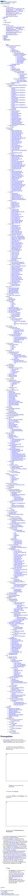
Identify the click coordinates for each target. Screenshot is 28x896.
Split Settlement (12, 713)
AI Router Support (13, 592)
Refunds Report (17, 590)
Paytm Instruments (18, 530)
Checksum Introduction (16, 429)
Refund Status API (15, 203)
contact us (22, 843)
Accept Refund (12, 398)
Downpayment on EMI (19, 619)
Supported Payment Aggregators (18, 522)
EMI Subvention (12, 844)
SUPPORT (5, 37)
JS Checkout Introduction (14, 489)
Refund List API (14, 204)
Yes (3, 892)
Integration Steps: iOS (19, 360)
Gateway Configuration (16, 525)
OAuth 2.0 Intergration (16, 728)
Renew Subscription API (16, 162)
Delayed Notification (13, 424)
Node (12, 463)
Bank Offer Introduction (19, 602)
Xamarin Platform (21, 60)
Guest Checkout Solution (14, 595)
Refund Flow (14, 538)
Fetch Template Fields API (17, 220)
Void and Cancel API (18, 704)
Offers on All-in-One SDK (20, 633)
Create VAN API (15, 252)
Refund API (14, 201)
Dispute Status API (15, 284)
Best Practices (12, 374)
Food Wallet (8, 13)
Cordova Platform (21, 58)
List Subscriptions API (16, 168)
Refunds (10, 297)
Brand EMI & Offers (21, 617)
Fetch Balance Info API (16, 136)
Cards (15, 533)
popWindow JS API (15, 451)
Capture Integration (15, 315)
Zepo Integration (15, 117)
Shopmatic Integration (16, 115)
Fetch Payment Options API (20, 554)
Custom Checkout (15, 371)
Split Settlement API (15, 194)
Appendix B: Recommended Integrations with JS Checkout (17, 506)
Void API (16, 671)
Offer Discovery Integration (15, 622)
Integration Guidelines (13, 436)
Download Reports (18, 591)
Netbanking (16, 535)
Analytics (13, 583)
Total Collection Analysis (19, 585)
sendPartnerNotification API (17, 446)
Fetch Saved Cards (15, 280)
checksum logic (13, 836)
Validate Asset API (15, 206)
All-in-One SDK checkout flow (14, 856)
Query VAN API (15, 254)
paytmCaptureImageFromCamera (18, 456)
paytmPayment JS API (16, 444)
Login (5, 20)
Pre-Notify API (14, 160)
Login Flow (11, 438)
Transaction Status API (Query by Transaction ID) (20, 572)
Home (7, 44)
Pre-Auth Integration (15, 313)
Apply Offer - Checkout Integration (16, 623)
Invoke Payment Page (19, 498)
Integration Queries (15, 64)
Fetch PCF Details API (16, 134)
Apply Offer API (15, 226)
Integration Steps (15, 50)
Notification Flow (12, 445)
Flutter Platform (20, 61)
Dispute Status (12, 397)
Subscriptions (19, 9)
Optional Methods (23, 77)
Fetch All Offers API (15, 227)
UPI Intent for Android (16, 354)
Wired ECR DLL (15, 688)
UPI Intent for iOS (15, 359)
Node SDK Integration (13, 290)
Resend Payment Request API (20, 338)
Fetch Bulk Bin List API (16, 152)
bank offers (11, 838)
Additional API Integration (14, 449)
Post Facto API (17, 672)
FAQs (12, 126)
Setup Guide (14, 723)
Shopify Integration (15, 110)
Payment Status (12, 392)
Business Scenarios (13, 375)
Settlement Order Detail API (17, 198)
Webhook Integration (13, 653)
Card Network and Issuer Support (16, 514)
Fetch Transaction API (16, 214)
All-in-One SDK (12, 46)
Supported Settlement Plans (14, 712)
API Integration (12, 548)
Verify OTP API (17, 557)
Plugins (13, 637)
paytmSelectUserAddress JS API (18, 458)
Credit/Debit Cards (15, 382)
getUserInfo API (14, 441)
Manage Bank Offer (18, 608)
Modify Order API (18, 564)
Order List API (14, 144)
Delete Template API (15, 222)
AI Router (22, 11)
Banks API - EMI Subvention (17, 236)
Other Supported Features (16, 696)
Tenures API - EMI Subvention (18, 237)
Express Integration (18, 628)
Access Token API (15, 147)
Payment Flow (12, 442)
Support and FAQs (15, 733)
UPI (12, 386)
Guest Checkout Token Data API (18, 265)
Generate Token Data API (17, 270)
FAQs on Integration (15, 472)
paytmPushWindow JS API (17, 450)
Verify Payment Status (19, 499)
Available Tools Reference (17, 725)
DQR (15, 536)
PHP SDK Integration (13, 291)
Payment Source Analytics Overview (17, 484)
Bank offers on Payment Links (15, 857)
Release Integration (15, 316)
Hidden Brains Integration (17, 121)
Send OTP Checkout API (16, 174)
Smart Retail (8, 16)
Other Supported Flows (19, 666)
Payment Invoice (10, 9)
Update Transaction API (16, 131)
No (6, 892)
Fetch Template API (15, 219)
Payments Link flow (9, 858)
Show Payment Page (15, 145)
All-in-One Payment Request (15, 334)
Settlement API (14, 193)
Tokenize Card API (15, 267)
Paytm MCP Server (15, 720)
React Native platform (21, 80)
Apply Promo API (15, 230)
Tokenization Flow (18, 541)
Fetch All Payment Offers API (20, 565)
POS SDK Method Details (17, 681)
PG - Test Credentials (13, 420)
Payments (11, 129)
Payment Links (21, 8)
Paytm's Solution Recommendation (16, 414)
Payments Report (17, 589)
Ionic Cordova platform (22, 81)
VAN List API (14, 256)
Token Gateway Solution (16, 318)
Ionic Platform (20, 56)
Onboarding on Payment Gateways (19, 547)
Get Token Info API (15, 273)
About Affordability (13, 599)
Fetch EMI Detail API (16, 139)
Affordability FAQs (13, 654)
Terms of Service (4, 893)
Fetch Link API (14, 212)
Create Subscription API (19, 563)
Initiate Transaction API (16, 130)
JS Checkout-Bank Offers (10, 851)
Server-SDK (11, 461)
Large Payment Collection (14, 310)
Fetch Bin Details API (16, 135)
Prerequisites (14, 479)
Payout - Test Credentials (14, 422)
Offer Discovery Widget (16, 621)
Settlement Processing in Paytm (15, 709)
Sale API (16, 669)
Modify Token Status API (16, 274)
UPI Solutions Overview (14, 351)
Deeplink (13, 447)
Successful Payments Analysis (20, 584)
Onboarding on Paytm (16, 546)
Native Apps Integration (19, 71)
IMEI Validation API (15, 248)
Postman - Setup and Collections (16, 419)
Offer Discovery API (15, 225)
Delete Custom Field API (16, 221)
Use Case (13, 730)
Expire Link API (15, 215)
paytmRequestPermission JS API (18, 455)
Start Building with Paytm (14, 408)
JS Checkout (14, 372)
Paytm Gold (19, 13)
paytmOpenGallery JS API (17, 457)
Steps (12, 305)
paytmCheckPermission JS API (18, 453)
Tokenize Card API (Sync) (17, 268)
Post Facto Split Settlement (20, 665)
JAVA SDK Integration (14, 289)
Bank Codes (11, 423)
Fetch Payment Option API (17, 133)
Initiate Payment (17, 497)
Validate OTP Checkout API (17, 176)
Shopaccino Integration (16, 113)
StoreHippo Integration (16, 119)
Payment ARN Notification (14, 393)
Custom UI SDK (12, 65)
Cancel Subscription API (16, 163)
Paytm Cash (13, 13)
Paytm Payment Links (13, 344)
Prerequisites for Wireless (16, 660)
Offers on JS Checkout (19, 631)
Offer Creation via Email (22, 607)
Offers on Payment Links (19, 635)
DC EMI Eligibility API (16, 249)
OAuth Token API (15, 149)
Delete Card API (15, 275)
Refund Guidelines (15, 467)
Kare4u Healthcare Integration (17, 124)
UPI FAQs (11, 364)
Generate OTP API (18, 556)
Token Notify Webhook (16, 269)
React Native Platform (21, 59)
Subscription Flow (18, 543)
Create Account (7, 22)
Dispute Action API (15, 285)
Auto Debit (11, 301)
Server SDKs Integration (14, 287)
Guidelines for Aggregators (17, 466)
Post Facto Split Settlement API (15, 308)
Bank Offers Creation (13, 842)
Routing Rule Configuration (17, 526)
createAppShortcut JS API (17, 460)
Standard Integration (18, 627)
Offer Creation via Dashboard (21, 606)
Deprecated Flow (12, 412)
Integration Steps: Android (19, 355)
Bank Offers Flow (18, 542)
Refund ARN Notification (14, 401)
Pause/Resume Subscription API (18, 165)
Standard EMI (17, 613)
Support (10, 717)
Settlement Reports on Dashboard (16, 714)
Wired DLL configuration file (17, 690)
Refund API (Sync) (15, 205)
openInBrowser (14, 452)
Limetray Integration (15, 120)
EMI (12, 385)
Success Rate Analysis (19, 586)
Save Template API (15, 217)
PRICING (5, 17)
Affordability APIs (13, 638)
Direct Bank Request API (16, 146)
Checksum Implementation (17, 430)
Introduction (11, 366)
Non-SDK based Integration (20, 54)
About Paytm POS (13, 656)
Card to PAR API (15, 272)
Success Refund (12, 399)
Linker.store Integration (16, 118)
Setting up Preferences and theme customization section (16, 876)
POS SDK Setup (15, 680)
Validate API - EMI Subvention (18, 238)
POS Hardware (14, 16)
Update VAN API (15, 253)
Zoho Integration (15, 114)
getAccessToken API (15, 440)
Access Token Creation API (20, 552)
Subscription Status (13, 394)
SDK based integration (19, 53)
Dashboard (16, 791)
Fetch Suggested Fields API (17, 216)
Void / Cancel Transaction (19, 664)
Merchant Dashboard (7, 741)
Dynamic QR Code (13, 327)
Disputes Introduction (13, 474)
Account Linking (23, 74)
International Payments (13, 307)
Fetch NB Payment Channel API (18, 137)
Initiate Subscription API (16, 155)
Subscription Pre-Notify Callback (16, 402)
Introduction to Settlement (14, 708)
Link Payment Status (13, 396)
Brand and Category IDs (22, 618)
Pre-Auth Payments (13, 311)
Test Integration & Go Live (17, 500)
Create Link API (14, 209)
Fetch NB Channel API (19, 560)
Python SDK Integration (14, 292)
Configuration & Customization (18, 494)
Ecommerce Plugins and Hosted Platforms (18, 85)
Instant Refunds (12, 299)
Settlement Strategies (13, 710)
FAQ (4, 18)
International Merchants (12, 11)
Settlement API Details (13, 715)
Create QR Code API (18, 329)
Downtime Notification (14, 403)
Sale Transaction (17, 663)
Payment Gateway (10, 8)
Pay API (16, 553)
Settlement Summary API (16, 195)
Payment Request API (19, 702)
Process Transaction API (16, 141)
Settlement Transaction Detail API (18, 199)
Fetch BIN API (17, 559)
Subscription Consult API (16, 190)
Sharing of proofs (15, 478)
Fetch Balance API (18, 558)
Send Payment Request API (20, 337)
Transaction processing (22, 76)
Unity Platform (20, 62)
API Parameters (14, 697)
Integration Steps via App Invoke (18, 694)
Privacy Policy (11, 893)
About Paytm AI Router (16, 517)
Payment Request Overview (17, 699)
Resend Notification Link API (17, 211)
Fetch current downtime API (17, 262)
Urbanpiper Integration (16, 123)
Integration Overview (16, 492)
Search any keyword (5, 3)
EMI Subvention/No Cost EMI (20, 615)
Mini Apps (11, 434)
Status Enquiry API (18, 670)
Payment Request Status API (20, 703)
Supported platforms (15, 69)
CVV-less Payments (13, 511)
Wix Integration (14, 112)
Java (12, 462)
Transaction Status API (16, 142)
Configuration (17, 847)
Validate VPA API (15, 140)
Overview (13, 49)
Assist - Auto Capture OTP (14, 295)
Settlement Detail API (16, 196)
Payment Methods (12, 425)
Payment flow (14, 528)
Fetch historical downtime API (17, 263)
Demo (12, 48)
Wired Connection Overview (17, 687)
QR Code (16, 8)
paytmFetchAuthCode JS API (17, 439)
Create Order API (18, 551)
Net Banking (14, 383)
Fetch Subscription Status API (17, 166)
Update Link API (15, 210)
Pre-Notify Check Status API (17, 161)
